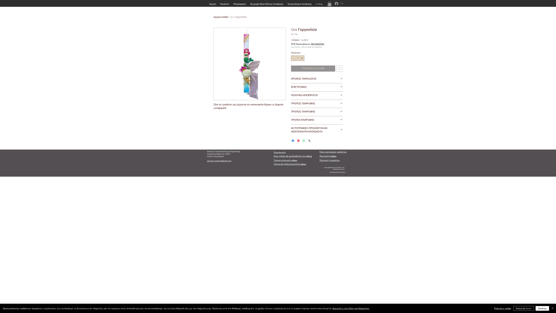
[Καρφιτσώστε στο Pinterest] (298, 140)
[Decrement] (293, 58)
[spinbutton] (297, 58)
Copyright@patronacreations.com (334, 167)
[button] (329, 3)
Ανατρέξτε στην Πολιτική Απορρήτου (350, 308)
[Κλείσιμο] (552, 308)
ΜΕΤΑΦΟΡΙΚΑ (317, 44)
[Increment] (302, 58)
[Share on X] (309, 140)
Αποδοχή (542, 308)
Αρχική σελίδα (221, 17)
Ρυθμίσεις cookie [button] (502, 308)
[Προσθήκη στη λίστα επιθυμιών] (339, 68)
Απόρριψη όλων (523, 308)
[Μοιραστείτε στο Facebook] (293, 140)
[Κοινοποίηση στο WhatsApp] (304, 140)
